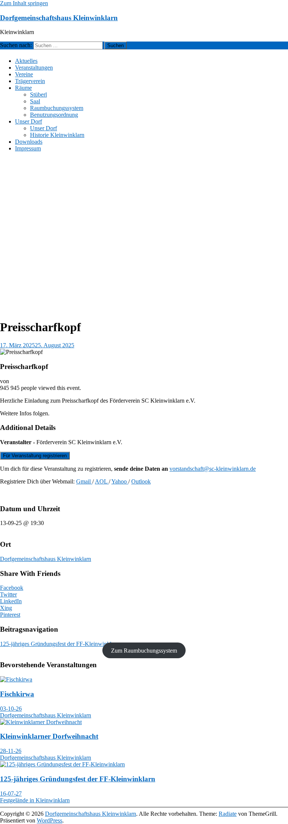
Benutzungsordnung (54, 115)
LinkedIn (11, 601)
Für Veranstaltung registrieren (35, 455)
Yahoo (119, 481)
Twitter (8, 594)
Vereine (24, 74)
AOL (102, 481)
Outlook (141, 481)
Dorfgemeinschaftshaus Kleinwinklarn (59, 18)
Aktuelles (26, 61)
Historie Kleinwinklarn (57, 135)
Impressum (28, 148)
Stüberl (38, 94)
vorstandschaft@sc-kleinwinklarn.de (213, 469)
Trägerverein (30, 81)
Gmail (84, 481)
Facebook (11, 588)
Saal (35, 101)
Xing (6, 608)
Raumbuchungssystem (56, 108)
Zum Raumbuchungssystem (144, 650)
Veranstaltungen (34, 67)
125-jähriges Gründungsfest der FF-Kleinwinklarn (63, 644)
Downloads (28, 141)
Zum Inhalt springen (24, 3)
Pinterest (10, 614)
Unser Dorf (28, 121)
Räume (23, 88)
